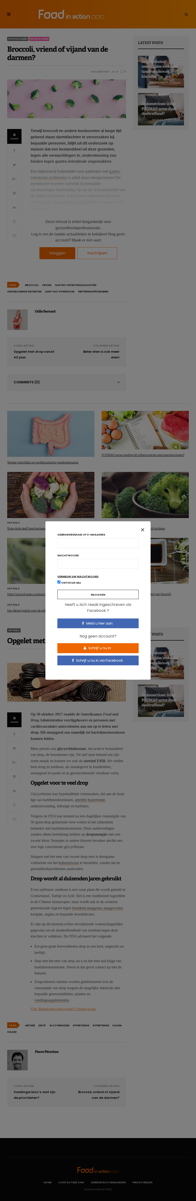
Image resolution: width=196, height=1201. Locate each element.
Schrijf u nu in (99, 648)
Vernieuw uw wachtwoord (77, 576)
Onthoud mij (70, 582)
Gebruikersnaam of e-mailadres (81, 534)
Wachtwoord (68, 555)
